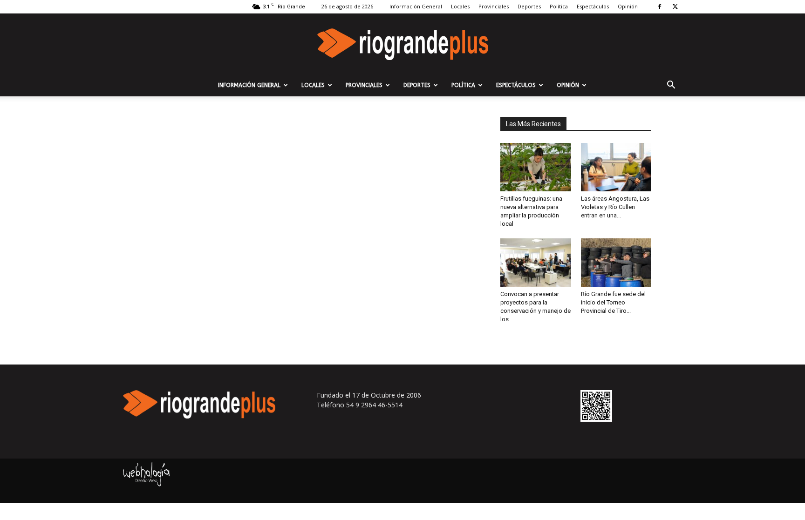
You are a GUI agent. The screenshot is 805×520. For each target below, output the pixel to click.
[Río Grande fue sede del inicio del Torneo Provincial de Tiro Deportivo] (616, 262)
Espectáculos (593, 6)
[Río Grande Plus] (402, 44)
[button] (671, 85)
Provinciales (493, 6)
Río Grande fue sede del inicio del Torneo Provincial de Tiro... (613, 302)
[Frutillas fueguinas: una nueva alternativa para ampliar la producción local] (535, 167)
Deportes (529, 6)
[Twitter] (675, 6)
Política (559, 6)
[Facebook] (660, 6)
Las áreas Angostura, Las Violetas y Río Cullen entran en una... (615, 207)
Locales (460, 6)
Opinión (628, 6)
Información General (415, 6)
